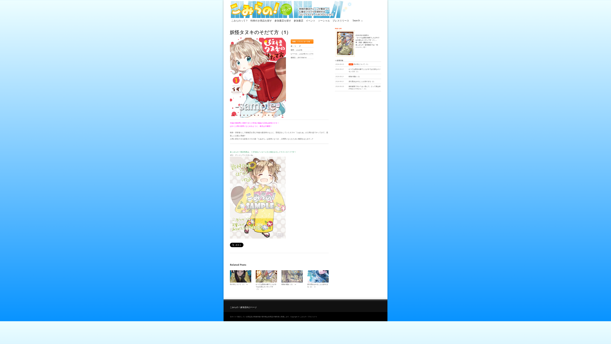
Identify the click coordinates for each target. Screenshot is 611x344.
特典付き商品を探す (261, 20)
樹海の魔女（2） (287, 284)
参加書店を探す (282, 20)
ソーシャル (324, 20)
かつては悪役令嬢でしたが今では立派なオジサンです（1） (266, 286)
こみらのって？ (239, 20)
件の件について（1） (237, 284)
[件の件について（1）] (240, 282)
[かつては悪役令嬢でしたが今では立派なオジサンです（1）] (266, 282)
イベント (310, 20)
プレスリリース (340, 20)
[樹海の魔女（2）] (292, 282)
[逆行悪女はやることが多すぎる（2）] (318, 282)
